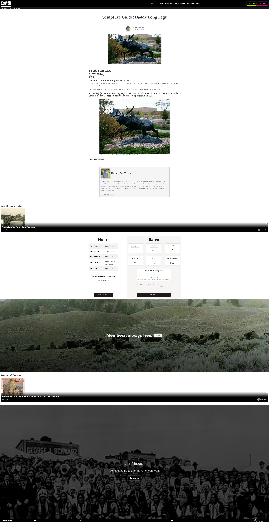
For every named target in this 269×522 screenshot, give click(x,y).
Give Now (252, 3)
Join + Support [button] (179, 3)
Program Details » (154, 277)
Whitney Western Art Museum (97, 159)
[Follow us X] (218, 520)
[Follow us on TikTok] (80, 520)
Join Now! (157, 335)
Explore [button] (159, 3)
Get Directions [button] (103, 295)
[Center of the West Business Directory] (259, 520)
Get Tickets (262, 3)
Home (2, 8)
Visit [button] (152, 3)
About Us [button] (190, 3)
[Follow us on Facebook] (35, 520)
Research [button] (168, 3)
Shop (197, 3)
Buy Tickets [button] (154, 295)
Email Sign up (7, 520)
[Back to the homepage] (6, 4)
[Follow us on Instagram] (126, 520)
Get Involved (134, 478)
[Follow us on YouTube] (172, 520)
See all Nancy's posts (107, 194)
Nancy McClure (139, 27)
